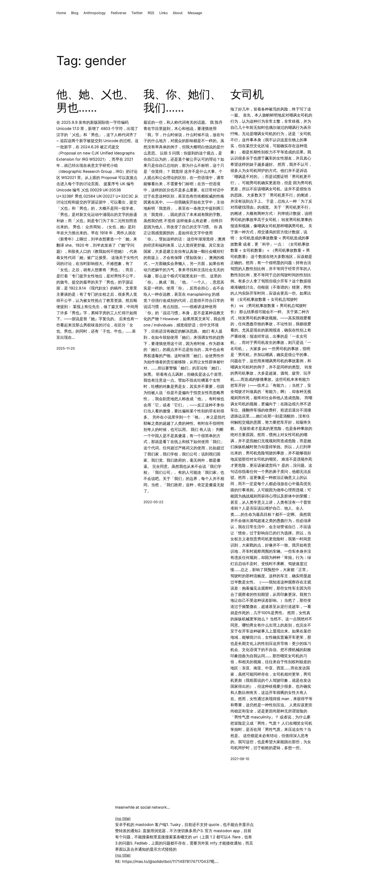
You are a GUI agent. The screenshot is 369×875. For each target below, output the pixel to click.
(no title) (123, 818)
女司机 (247, 94)
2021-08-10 (239, 759)
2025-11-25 (65, 348)
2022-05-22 (153, 502)
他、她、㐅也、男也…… (95, 101)
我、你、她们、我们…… (182, 101)
